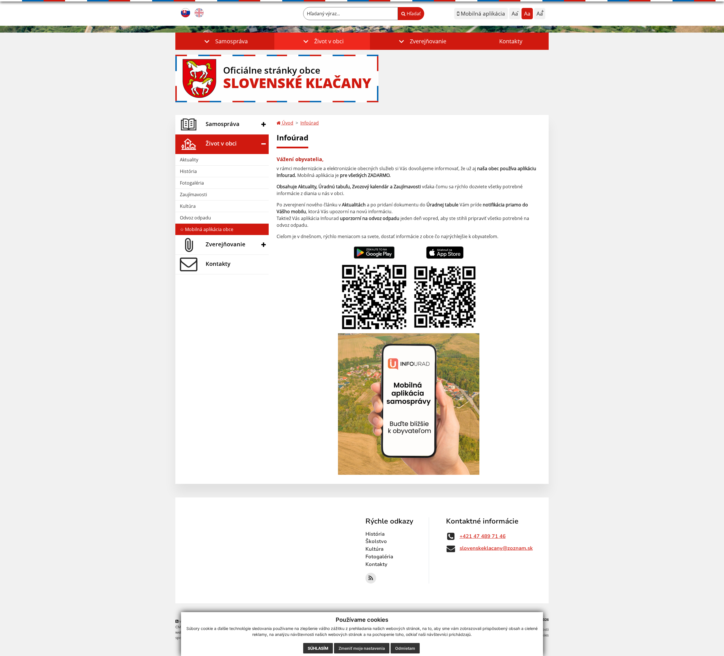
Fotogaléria (192, 183)
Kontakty (510, 41)
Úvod (287, 123)
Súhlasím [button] (318, 648)
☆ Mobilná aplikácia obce (206, 229)
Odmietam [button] (405, 648)
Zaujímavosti (193, 194)
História (188, 171)
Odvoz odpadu (195, 218)
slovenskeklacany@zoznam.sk (496, 548)
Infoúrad (309, 123)
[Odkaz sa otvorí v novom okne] (370, 578)
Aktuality (189, 160)
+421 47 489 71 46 (483, 536)
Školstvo (376, 541)
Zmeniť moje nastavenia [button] (362, 648)
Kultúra (188, 206)
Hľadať (413, 13)
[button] (224, 41)
